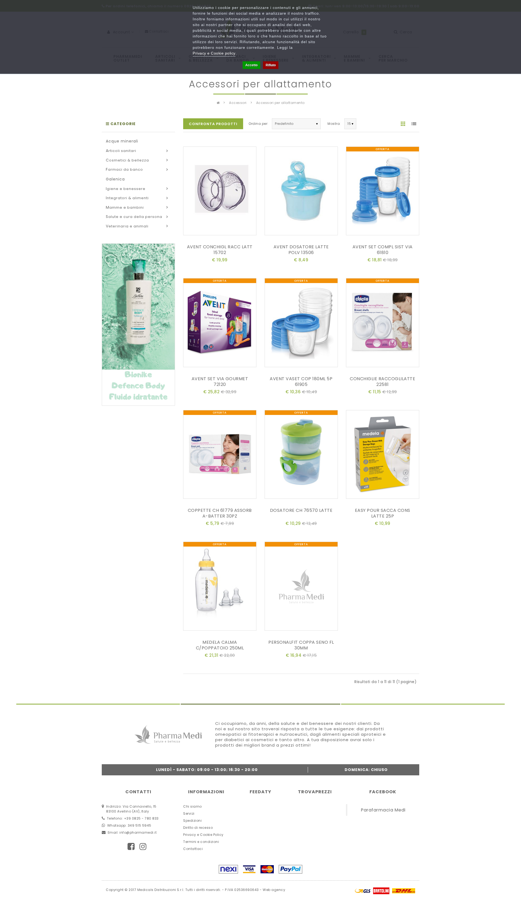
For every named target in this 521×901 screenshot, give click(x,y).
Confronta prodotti (213, 123)
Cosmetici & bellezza (127, 160)
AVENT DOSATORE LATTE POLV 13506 (301, 250)
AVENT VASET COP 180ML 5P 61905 (301, 382)
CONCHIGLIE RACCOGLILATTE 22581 (382, 382)
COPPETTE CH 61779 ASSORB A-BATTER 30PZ (220, 513)
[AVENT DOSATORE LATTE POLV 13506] (301, 192)
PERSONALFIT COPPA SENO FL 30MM (301, 645)
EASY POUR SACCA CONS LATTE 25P (382, 513)
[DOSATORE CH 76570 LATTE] (301, 455)
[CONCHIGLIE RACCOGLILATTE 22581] (382, 324)
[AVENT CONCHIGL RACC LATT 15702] (220, 192)
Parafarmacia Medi (383, 810)
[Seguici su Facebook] (131, 846)
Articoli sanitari (121, 150)
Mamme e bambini (125, 207)
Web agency (274, 889)
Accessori (238, 102)
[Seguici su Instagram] (143, 846)
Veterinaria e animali (127, 226)
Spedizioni (192, 820)
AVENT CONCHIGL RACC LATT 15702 (220, 250)
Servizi (189, 813)
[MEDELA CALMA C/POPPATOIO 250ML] (220, 587)
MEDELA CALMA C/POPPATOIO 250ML (220, 645)
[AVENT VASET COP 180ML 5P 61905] (301, 324)
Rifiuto (271, 65)
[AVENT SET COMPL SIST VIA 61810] (382, 192)
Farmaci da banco (124, 169)
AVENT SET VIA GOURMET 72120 (220, 382)
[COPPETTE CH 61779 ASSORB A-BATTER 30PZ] (220, 455)
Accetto (251, 65)
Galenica (115, 179)
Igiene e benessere (125, 188)
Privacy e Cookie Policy (203, 834)
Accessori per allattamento (280, 102)
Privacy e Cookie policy (214, 53)
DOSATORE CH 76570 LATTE (301, 510)
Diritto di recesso (198, 827)
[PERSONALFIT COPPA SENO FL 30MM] (301, 587)
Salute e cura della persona (134, 216)
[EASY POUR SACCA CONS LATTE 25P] (382, 455)
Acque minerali (122, 141)
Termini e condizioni (201, 841)
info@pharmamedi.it (138, 832)
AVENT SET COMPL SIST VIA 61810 (382, 250)
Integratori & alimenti (127, 198)
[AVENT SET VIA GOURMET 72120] (220, 324)
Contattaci (193, 848)
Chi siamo (192, 806)
